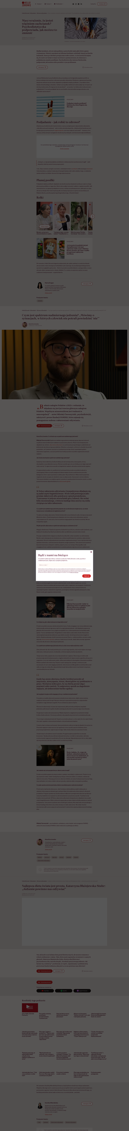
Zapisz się (86, 576)
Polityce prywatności (74, 572)
